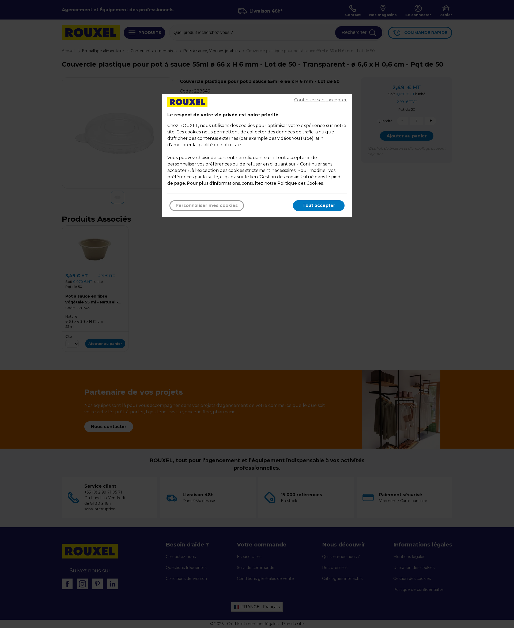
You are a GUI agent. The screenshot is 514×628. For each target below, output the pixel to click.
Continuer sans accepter (320, 99)
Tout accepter (319, 205)
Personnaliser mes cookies (207, 205)
